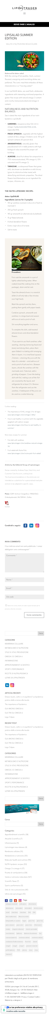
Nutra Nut (28, 941)
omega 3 (21, 946)
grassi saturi (20, 925)
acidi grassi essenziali (11, 904)
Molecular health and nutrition (16, 860)
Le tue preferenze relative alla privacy (26, 1007)
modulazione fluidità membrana (14, 941)
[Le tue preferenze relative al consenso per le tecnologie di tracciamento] (4, 1010)
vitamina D (9, 954)
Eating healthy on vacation (13, 921)
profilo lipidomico (10, 950)
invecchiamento (10, 933)
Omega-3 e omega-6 (13, 868)
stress (30, 950)
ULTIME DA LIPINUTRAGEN (15, 678)
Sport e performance (12, 886)
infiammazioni (38, 925)
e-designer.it (17, 1000)
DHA (29, 912)
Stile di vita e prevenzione (15, 890)
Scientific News (10, 881)
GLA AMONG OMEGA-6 (14, 709)
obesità (35, 941)
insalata (8, 929)
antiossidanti (19, 908)
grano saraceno (10, 925)
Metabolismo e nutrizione (14, 856)
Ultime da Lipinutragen (13, 894)
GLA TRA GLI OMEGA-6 (14, 713)
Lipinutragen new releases (15, 847)
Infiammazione (10, 843)
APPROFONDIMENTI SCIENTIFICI (17, 665)
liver (40, 933)
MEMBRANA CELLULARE (14, 644)
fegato (24, 921)
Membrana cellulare (12, 851)
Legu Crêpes (9, 717)
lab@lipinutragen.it (27, 993)
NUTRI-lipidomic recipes (14, 864)
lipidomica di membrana (30, 933)
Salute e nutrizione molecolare (21, 44)
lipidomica (19, 933)
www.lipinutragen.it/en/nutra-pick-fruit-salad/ (24, 453)
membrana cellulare (24, 937)
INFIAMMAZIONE (11, 661)
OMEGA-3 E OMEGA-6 (14, 657)
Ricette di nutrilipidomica (14, 873)
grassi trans (29, 925)
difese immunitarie (24, 916)
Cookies (30, 997)
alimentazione (32, 904)
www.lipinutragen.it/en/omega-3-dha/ (22, 415)
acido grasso (22, 904)
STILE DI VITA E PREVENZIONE (16, 652)
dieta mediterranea (11, 916)
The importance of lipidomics (16, 704)
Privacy (24, 997)
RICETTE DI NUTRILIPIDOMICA (16, 674)
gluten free (31, 921)
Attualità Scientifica (12, 839)
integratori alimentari (18, 929)
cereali (7, 912)
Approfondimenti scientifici (15, 835)
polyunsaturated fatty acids (25, 127)
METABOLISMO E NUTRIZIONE (16, 648)
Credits (36, 997)
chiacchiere (15, 912)
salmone (24, 950)
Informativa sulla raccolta (14, 1011)
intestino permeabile (31, 929)
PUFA (18, 950)
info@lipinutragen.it (12, 993)
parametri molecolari (31, 946)
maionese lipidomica (11, 937)
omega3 (8, 946)
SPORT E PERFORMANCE (14, 669)
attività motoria (38, 908)
